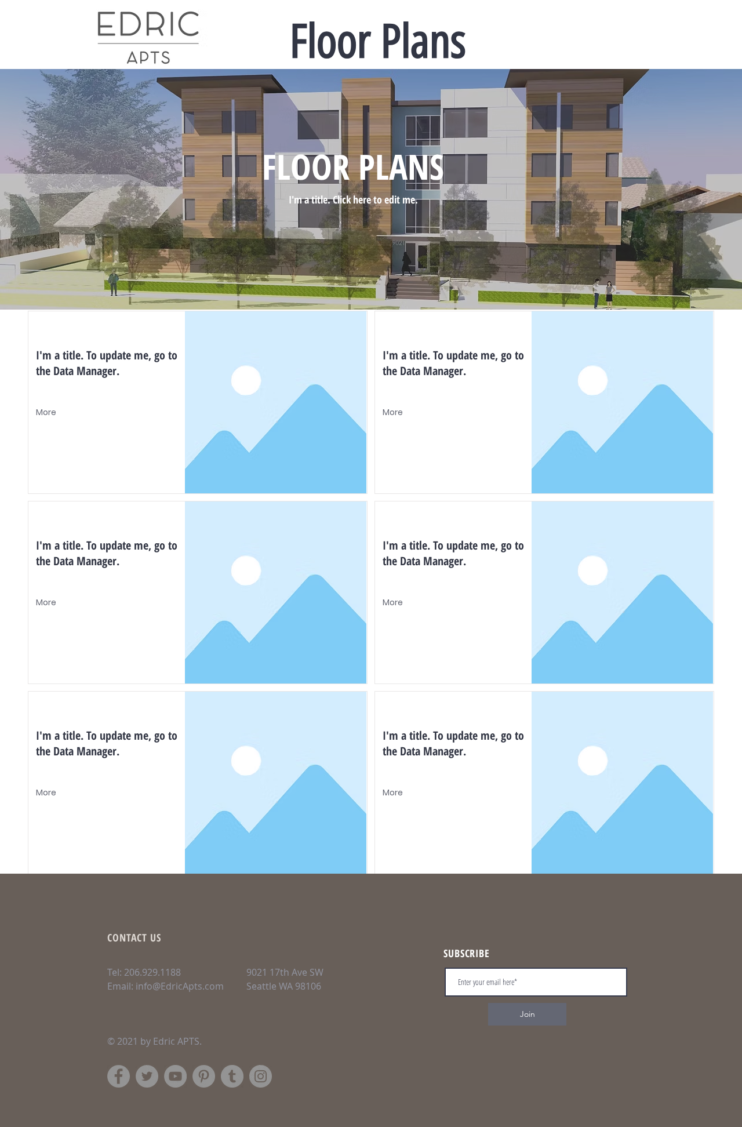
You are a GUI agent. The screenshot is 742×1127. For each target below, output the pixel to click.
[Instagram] (260, 1076)
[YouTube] (175, 1076)
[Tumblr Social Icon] (232, 1076)
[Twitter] (147, 1076)
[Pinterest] (203, 1076)
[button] (47, 412)
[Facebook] (118, 1076)
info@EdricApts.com (180, 986)
